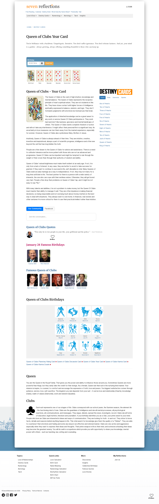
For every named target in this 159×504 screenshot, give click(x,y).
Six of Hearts (104, 121)
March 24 (85, 320)
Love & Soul (31, 16)
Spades (123, 97)
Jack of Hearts (105, 139)
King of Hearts (105, 146)
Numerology (56, 16)
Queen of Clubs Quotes (40, 227)
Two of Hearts (105, 107)
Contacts (46, 490)
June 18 (73, 337)
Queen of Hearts (106, 142)
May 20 (61, 337)
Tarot (76, 16)
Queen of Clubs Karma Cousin (37, 364)
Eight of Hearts (105, 128)
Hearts (102, 97)
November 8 (85, 355)
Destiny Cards (44, 16)
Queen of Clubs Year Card (93, 362)
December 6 (97, 355)
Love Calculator (55, 460)
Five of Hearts (105, 118)
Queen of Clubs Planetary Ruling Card (40, 362)
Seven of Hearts (105, 125)
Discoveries (86, 460)
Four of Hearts (105, 114)
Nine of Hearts (105, 132)
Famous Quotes (88, 469)
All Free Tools (55, 478)
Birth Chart (54, 475)
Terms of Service (37, 490)
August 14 (97, 337)
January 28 (61, 320)
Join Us (117, 460)
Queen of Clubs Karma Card (116, 362)
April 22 (98, 320)
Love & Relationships (25, 460)
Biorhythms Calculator (58, 472)
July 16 (85, 337)
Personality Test (76, 12)
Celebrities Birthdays (89, 466)
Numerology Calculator (58, 469)
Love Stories (87, 472)
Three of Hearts (105, 110)
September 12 (60, 355)
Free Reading (30, 12)
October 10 (73, 355)
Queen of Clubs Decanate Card (69, 362)
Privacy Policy (26, 490)
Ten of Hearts (104, 135)
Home (29, 27)
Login (129, 7)
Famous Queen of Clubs (41, 270)
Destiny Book (46, 12)
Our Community (34, 209)
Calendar (38, 12)
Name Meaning (55, 466)
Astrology (67, 16)
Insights (82, 16)
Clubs (108, 97)
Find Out (49, 63)
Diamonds (116, 97)
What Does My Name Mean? (60, 12)
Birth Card (54, 463)
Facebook (49, 209)
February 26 (73, 320)
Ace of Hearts (105, 103)
